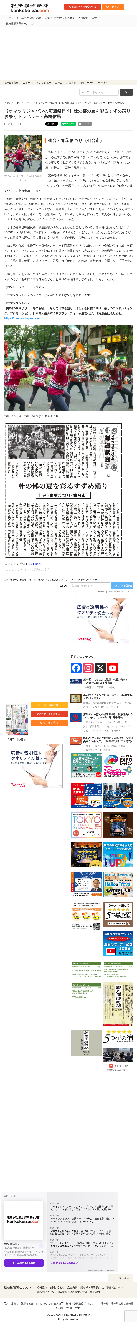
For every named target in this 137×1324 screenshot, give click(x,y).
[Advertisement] (68, 53)
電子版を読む (11, 82)
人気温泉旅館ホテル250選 (59, 18)
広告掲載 (72, 1287)
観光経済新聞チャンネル (20, 23)
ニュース (28, 82)
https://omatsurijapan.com (22, 318)
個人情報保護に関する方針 (72, 1292)
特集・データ (87, 82)
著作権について (115, 1287)
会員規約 (95, 1292)
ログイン (114, 6)
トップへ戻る (121, 1278)
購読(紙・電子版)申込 (84, 6)
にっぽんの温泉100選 (29, 18)
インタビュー (43, 82)
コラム (58, 82)
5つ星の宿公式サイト (90, 18)
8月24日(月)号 (17, 739)
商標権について (46, 1292)
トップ (10, 18)
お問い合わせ (57, 1287)
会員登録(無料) (49, 704)
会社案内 (103, 82)
